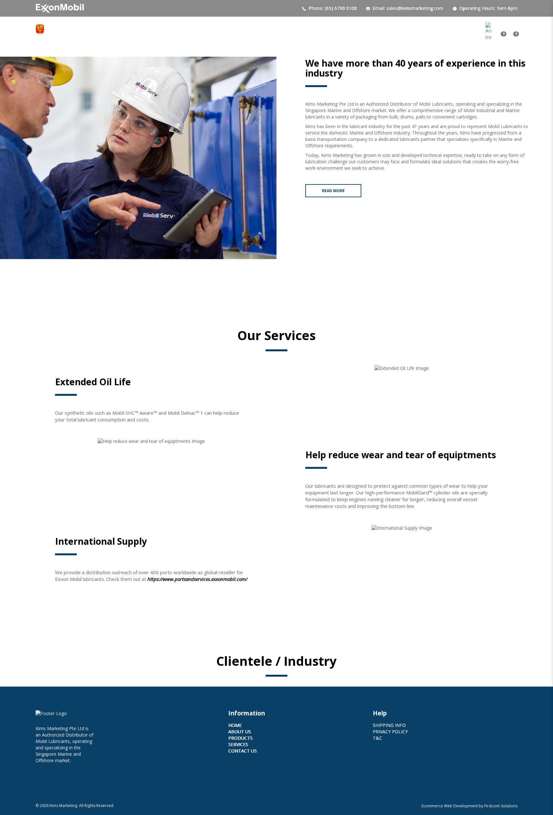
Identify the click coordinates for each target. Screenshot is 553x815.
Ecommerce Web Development (449, 806)
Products (240, 738)
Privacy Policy (390, 732)
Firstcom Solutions (500, 806)
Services (238, 744)
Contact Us (242, 751)
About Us (239, 732)
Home (235, 725)
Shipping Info (389, 725)
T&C (377, 738)
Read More (333, 190)
